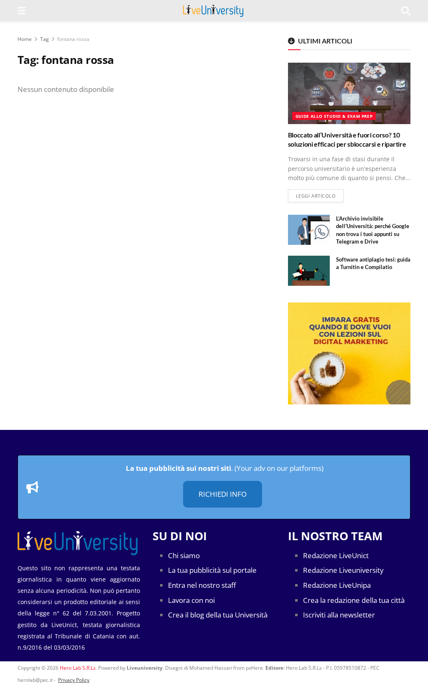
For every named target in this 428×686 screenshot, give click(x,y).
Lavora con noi (191, 600)
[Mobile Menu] (21, 10)
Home (25, 39)
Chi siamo (184, 555)
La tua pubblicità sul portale (212, 570)
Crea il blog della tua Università (218, 615)
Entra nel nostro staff (202, 585)
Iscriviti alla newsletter (339, 615)
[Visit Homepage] (213, 10)
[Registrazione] (349, 353)
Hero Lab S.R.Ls (78, 667)
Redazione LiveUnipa (337, 585)
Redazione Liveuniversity (343, 570)
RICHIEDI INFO (223, 494)
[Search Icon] (405, 10)
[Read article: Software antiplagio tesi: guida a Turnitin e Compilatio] (309, 271)
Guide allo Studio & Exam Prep (334, 116)
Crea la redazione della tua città (354, 600)
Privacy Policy (73, 679)
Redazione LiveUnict (336, 555)
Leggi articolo (320, 195)
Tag (44, 39)
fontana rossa (73, 39)
